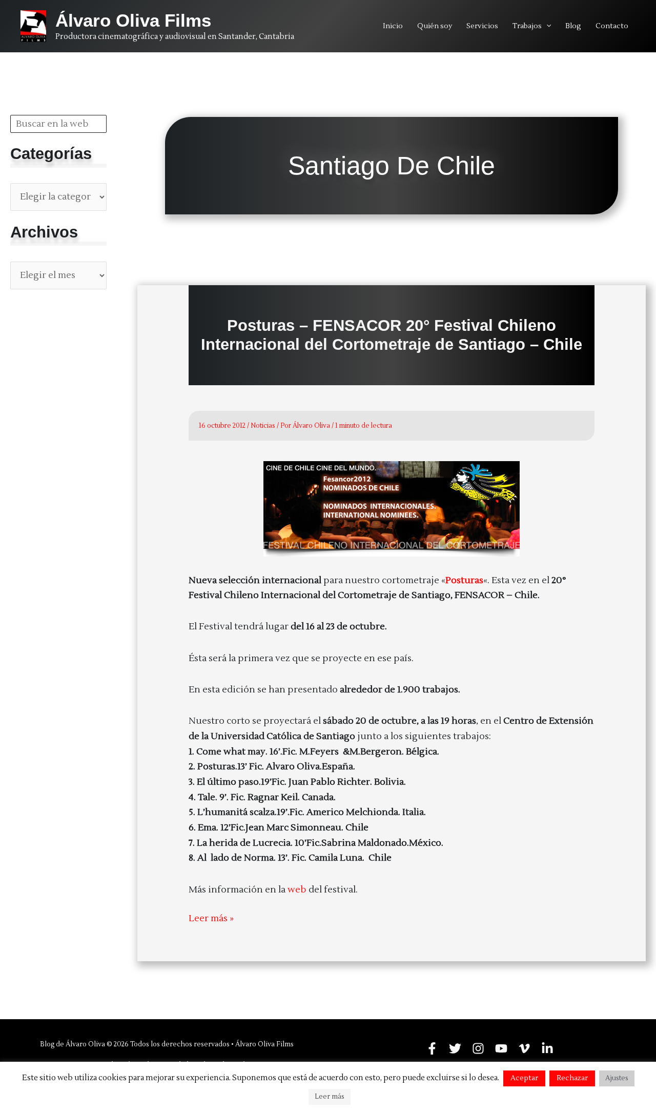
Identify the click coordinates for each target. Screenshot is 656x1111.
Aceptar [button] (524, 1078)
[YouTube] (501, 1048)
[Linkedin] (547, 1048)
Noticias (263, 426)
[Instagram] (478, 1048)
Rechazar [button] (572, 1078)
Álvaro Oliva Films (133, 20)
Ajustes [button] (616, 1078)
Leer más (329, 1097)
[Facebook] (432, 1048)
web (298, 890)
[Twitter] (455, 1048)
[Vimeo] (524, 1048)
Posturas (464, 580)
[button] (546, 26)
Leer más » (211, 919)
